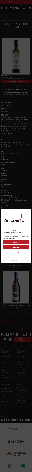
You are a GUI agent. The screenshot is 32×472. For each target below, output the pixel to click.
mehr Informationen (16, 253)
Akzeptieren (16, 242)
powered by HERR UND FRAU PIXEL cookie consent (16, 260)
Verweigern (16, 247)
